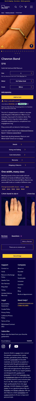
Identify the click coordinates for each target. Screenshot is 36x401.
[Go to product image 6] (12, 51)
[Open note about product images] (31, 46)
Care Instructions (15, 155)
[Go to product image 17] (15, 53)
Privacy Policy (5, 312)
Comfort (20, 285)
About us (21, 268)
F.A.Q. (3, 272)
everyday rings (25, 375)
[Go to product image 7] (14, 51)
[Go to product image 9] (18, 51)
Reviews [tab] (4, 236)
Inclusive (20, 281)
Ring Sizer (22, 76)
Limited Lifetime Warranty (6, 294)
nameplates (21, 393)
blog (20, 138)
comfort (19, 373)
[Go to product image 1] (1, 51)
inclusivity (7, 375)
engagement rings (12, 377)
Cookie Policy (5, 309)
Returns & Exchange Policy (8, 276)
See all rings (17, 256)
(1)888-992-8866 (23, 305)
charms (18, 386)
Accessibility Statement (5, 305)
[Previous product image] (2, 32)
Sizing (3, 290)
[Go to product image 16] (33, 51)
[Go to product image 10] (20, 51)
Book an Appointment (25, 294)
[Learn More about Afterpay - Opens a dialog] (27, 104)
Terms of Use (5, 321)
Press (19, 288)
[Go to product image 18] (17, 53)
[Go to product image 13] (26, 51)
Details (15, 144)
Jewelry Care (5, 280)
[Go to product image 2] (3, 51)
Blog (19, 291)
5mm (13, 189)
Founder (20, 272)
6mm (18, 189)
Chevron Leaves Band (14, 133)
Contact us (4, 268)
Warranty (15, 160)
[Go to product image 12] (24, 51)
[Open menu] (31, 7)
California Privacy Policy (7, 317)
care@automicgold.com (25, 303)
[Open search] (16, 7)
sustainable (14, 360)
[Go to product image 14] (28, 51)
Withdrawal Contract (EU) (8, 325)
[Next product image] (32, 32)
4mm (8, 189)
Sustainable (21, 278)
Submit (29, 341)
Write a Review (27, 241)
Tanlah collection (19, 390)
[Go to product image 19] (19, 53)
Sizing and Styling (15, 150)
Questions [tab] (17, 236)
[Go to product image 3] (5, 51)
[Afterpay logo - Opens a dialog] (22, 104)
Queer (20, 275)
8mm (23, 189)
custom (6, 395)
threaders (7, 390)
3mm (3, 189)
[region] (17, 209)
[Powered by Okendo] (5, 242)
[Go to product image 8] (16, 51)
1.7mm (22, 187)
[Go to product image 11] (22, 51)
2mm (27, 187)
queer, (18, 353)
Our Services (5, 283)
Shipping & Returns (15, 165)
